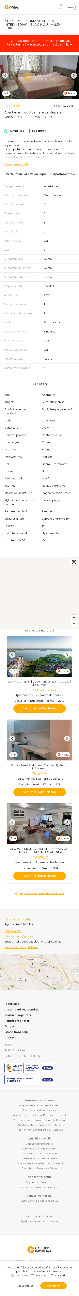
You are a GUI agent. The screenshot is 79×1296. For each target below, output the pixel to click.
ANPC (8, 1044)
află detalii (52, 1267)
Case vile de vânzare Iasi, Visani (39, 1168)
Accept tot (53, 1285)
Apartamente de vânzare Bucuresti (39, 1105)
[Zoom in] (74, 618)
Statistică (41, 1275)
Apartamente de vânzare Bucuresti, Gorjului (39, 1119)
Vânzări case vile (40, 1138)
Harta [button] (72, 93)
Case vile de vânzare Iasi (39, 1143)
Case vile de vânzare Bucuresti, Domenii (39, 1163)
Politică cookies (14, 1050)
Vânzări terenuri (39, 1176)
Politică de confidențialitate (22, 1056)
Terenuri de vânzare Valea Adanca (39, 1186)
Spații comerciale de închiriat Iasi (39, 1221)
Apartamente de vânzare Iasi (39, 1110)
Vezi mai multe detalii (39, 708)
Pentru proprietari (17, 1020)
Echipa (9, 1026)
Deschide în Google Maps (21, 947)
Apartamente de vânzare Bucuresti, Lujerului (39, 1115)
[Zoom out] (74, 624)
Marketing (61, 1275)
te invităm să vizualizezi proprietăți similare (39, 44)
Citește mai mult (16, 164)
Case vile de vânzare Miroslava (39, 1158)
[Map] (39, 593)
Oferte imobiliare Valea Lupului (26, 174)
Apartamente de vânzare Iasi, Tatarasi (39, 1124)
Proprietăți (12, 1003)
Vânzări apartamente (40, 1100)
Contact (10, 1037)
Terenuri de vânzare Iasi (39, 1182)
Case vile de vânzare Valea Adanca (39, 1153)
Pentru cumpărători (18, 1015)
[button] (5, 76)
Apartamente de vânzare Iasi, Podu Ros (40, 1129)
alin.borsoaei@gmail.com (21, 936)
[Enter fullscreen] (74, 562)
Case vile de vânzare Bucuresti (39, 1148)
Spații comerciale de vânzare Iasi (39, 1200)
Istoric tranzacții (16, 1032)
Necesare (21, 1275)
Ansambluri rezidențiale (22, 1009)
